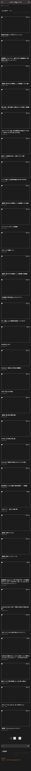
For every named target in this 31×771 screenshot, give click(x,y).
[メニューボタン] (2, 2)
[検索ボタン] (29, 2)
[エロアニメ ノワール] (15, 2)
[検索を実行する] (28, 745)
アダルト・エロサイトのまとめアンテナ (11, 760)
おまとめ (3, 758)
